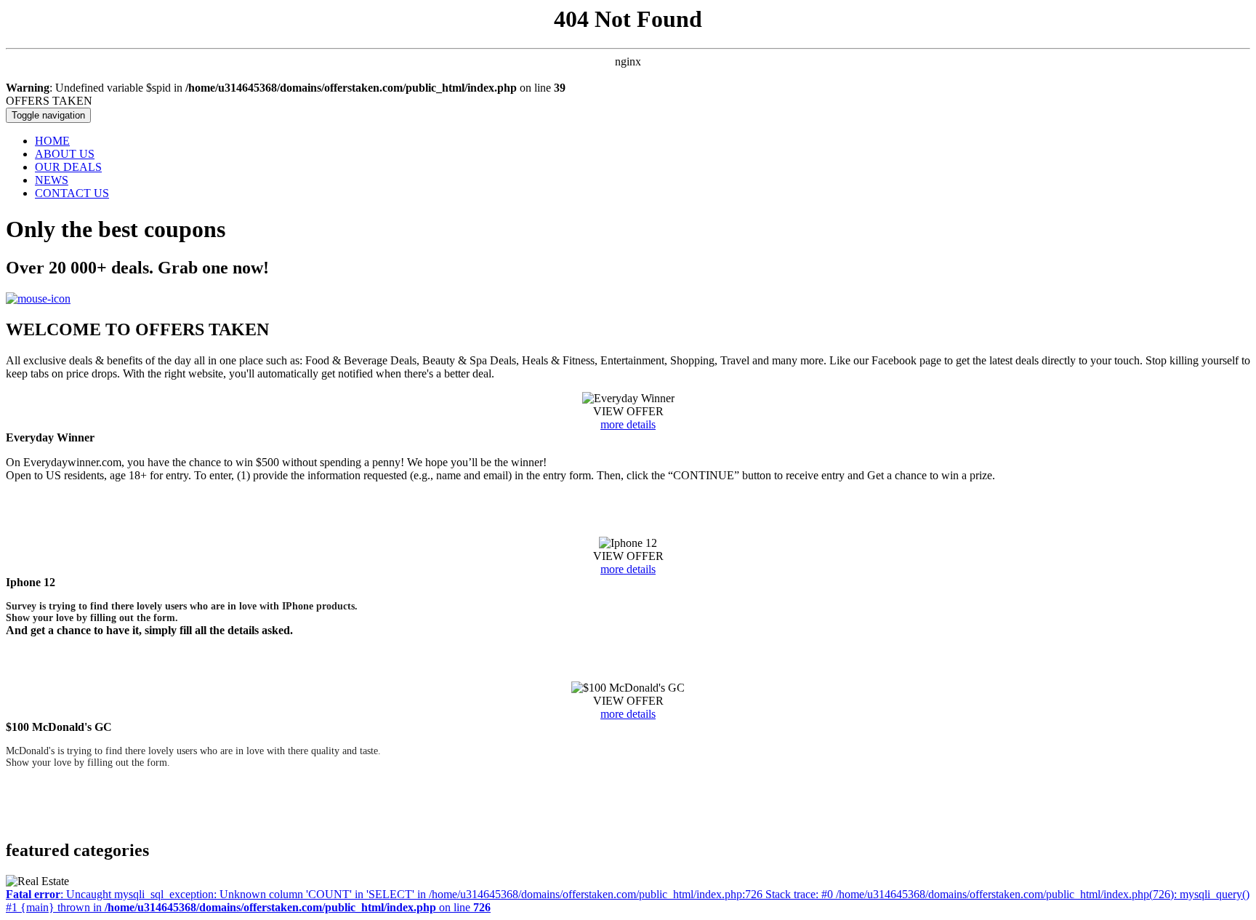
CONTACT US (72, 193)
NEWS (51, 180)
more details (628, 424)
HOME (52, 141)
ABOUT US (64, 154)
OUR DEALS (68, 167)
